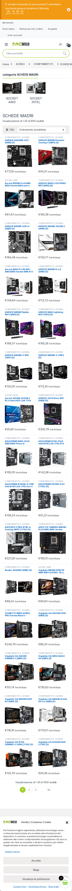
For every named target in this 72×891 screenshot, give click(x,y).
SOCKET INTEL (11, 395)
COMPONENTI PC (43, 64)
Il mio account (15, 35)
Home (6, 64)
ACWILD (20, 64)
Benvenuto (8, 22)
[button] (67, 822)
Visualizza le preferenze (36, 879)
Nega (36, 869)
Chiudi (68, 9)
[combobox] (31, 53)
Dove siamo (9, 28)
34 (48, 789)
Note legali (53, 886)
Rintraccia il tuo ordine (31, 28)
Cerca (64, 53)
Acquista (52, 28)
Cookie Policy (20, 886)
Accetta (36, 860)
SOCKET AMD (11, 180)
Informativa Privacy (37, 886)
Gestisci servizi (12, 851)
